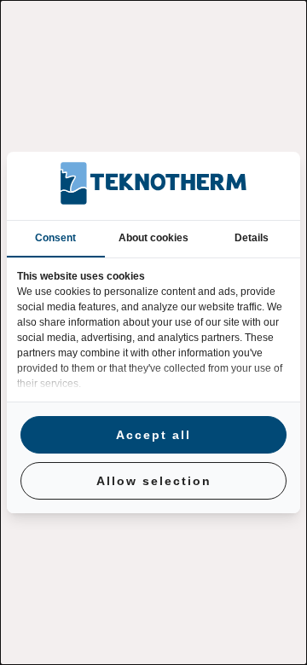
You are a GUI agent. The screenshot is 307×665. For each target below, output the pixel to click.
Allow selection (153, 481)
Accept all (153, 435)
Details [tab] (252, 238)
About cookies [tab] (153, 238)
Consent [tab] (55, 238)
